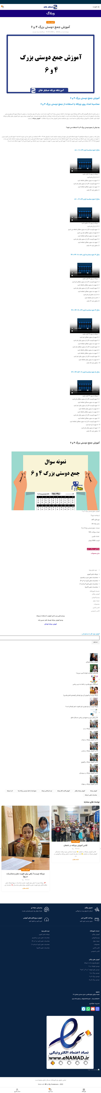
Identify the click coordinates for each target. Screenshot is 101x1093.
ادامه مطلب (75, 860)
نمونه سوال (96, 601)
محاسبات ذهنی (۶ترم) (91, 587)
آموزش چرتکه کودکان (92, 662)
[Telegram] (83, 1009)
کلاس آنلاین (96, 608)
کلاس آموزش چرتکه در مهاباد (89, 784)
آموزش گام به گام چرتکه (63, 791)
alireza (58, 32)
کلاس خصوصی (95, 611)
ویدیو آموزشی (96, 597)
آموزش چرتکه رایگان (80, 791)
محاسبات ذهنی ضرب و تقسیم (89, 578)
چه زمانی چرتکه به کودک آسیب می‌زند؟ (87, 673)
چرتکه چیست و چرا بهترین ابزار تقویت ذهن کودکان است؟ (81, 707)
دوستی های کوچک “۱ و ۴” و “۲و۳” (90, 970)
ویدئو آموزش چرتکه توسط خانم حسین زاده (50, 620)
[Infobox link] (75, 909)
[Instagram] (97, 1009)
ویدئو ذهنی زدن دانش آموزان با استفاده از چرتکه (50, 616)
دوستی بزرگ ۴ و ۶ (94, 976)
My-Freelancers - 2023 (56, 1084)
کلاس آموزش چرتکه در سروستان (88, 773)
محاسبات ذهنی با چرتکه (91, 795)
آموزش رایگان (96, 594)
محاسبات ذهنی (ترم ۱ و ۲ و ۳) (89, 581)
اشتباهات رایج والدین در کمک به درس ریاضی (85, 684)
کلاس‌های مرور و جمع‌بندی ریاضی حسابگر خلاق (84, 718)
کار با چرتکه (10, 791)
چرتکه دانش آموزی (92, 574)
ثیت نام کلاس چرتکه (47, 791)
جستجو (96, 642)
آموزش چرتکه (50, 22)
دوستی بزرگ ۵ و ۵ (94, 980)
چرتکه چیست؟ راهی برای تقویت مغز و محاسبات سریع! (25, 875)
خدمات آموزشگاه (95, 931)
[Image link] (70, 1042)
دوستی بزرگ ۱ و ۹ (95, 973)
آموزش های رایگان (94, 960)
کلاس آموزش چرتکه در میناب (89, 740)
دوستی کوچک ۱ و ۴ (94, 966)
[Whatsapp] (88, 1009)
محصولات (97, 604)
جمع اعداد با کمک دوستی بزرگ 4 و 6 (27, 791)
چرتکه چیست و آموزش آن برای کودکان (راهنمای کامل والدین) (80, 695)
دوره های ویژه (45, 931)
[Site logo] (50, 7)
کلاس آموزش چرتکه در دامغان (75, 845)
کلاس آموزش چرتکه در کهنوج (89, 762)
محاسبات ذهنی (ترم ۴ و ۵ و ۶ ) (89, 584)
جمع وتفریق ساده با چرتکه (92, 963)
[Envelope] (93, 1009)
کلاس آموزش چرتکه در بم (90, 729)
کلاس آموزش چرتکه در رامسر (89, 751)
